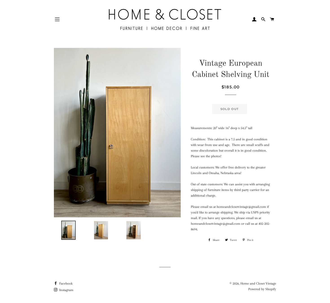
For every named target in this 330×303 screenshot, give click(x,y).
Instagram (65, 290)
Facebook (65, 283)
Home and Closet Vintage (258, 283)
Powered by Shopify (262, 289)
